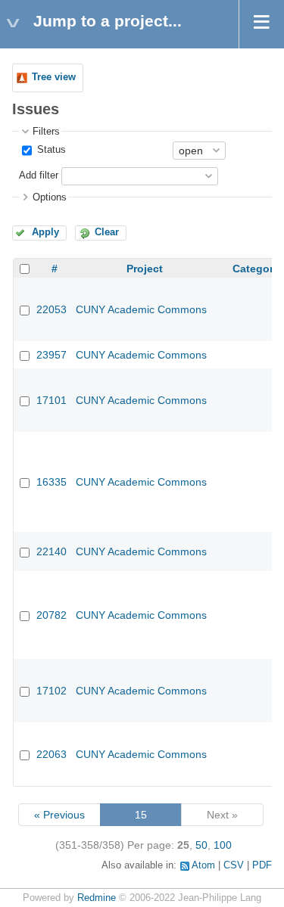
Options (50, 197)
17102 (51, 691)
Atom (203, 865)
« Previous (59, 815)
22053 (51, 309)
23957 (51, 355)
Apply (45, 232)
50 (201, 845)
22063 (51, 754)
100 (223, 845)
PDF (262, 865)
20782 (51, 615)
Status (50, 149)
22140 (51, 551)
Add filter (38, 175)
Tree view (54, 77)
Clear (107, 232)
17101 (51, 400)
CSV (233, 865)
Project (144, 268)
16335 (51, 482)
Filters (46, 131)
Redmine (96, 898)
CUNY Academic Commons (141, 309)
